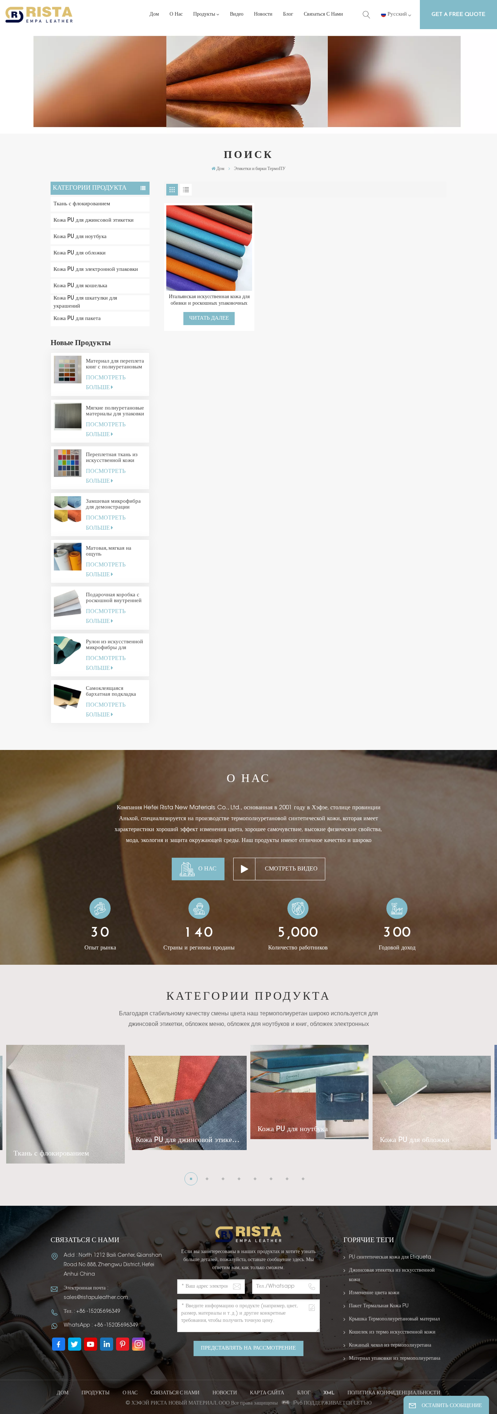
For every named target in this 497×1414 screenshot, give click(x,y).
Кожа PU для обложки (79, 253)
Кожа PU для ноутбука (80, 237)
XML (328, 1393)
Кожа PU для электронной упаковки (95, 269)
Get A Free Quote (458, 14)
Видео (236, 14)
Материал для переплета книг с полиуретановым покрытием (115, 364)
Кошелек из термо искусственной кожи (392, 1332)
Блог (288, 14)
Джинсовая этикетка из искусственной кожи (392, 1275)
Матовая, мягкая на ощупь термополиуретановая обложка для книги (112, 551)
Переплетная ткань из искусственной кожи (112, 457)
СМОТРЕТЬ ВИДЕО (291, 869)
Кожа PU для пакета (77, 318)
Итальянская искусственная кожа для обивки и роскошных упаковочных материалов (209, 300)
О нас (176, 14)
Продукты (204, 14)
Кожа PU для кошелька (80, 286)
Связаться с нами (323, 14)
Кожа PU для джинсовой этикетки (93, 220)
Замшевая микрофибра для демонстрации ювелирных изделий (113, 504)
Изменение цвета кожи (374, 1293)
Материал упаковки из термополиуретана (394, 1358)
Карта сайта (267, 1393)
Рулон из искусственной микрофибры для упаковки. (114, 645)
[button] (191, 1178)
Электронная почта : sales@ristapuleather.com (96, 1293)
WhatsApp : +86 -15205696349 (101, 1325)
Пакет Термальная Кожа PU (379, 1306)
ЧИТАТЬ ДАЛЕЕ (209, 318)
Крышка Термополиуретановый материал (394, 1319)
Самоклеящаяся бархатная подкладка (111, 691)
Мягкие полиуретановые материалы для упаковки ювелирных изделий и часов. (115, 411)
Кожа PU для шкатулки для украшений (85, 302)
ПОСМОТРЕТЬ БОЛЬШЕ (106, 383)
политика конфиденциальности (393, 1393)
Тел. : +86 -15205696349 (92, 1311)
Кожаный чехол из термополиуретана (390, 1345)
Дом (154, 14)
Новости (263, 14)
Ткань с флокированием (81, 204)
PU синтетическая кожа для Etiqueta (390, 1257)
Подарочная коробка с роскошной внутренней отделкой (114, 598)
